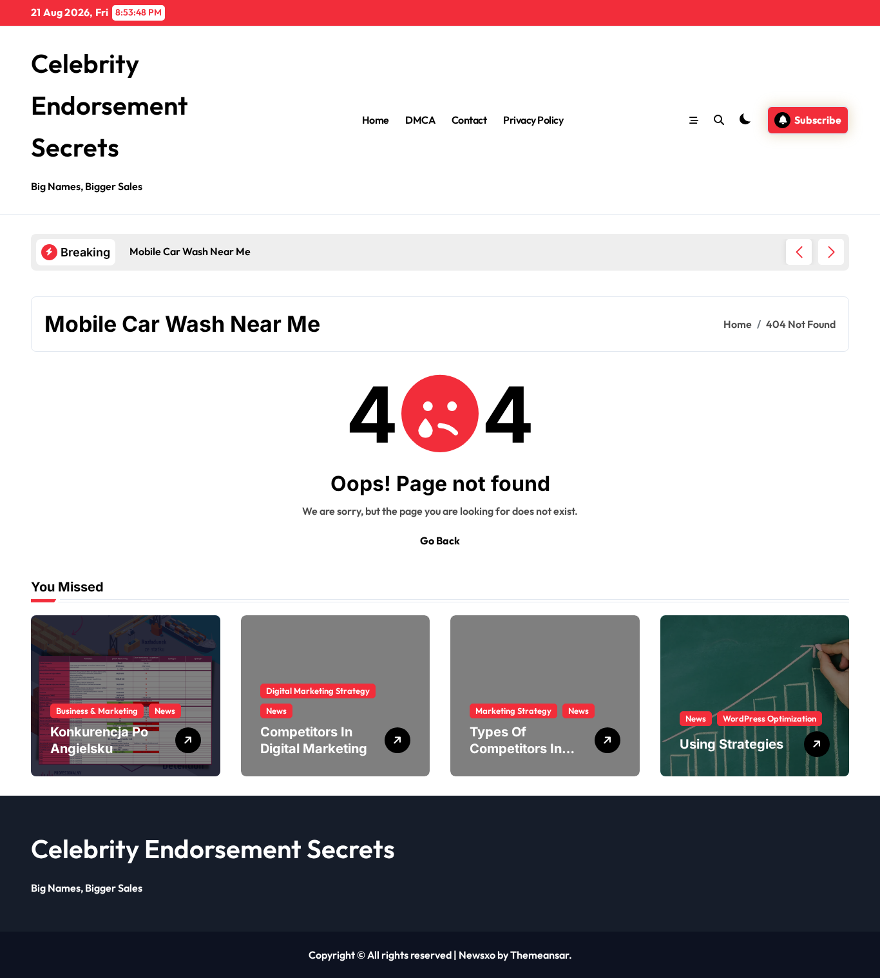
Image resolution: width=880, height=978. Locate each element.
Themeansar (539, 954)
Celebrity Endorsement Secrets (109, 105)
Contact (469, 119)
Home (375, 119)
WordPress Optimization (769, 718)
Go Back (440, 540)
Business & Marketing (97, 710)
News (165, 710)
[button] (831, 252)
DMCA (420, 119)
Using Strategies (731, 744)
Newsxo (477, 954)
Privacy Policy (533, 119)
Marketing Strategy (513, 710)
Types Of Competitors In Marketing (516, 748)
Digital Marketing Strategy (318, 691)
